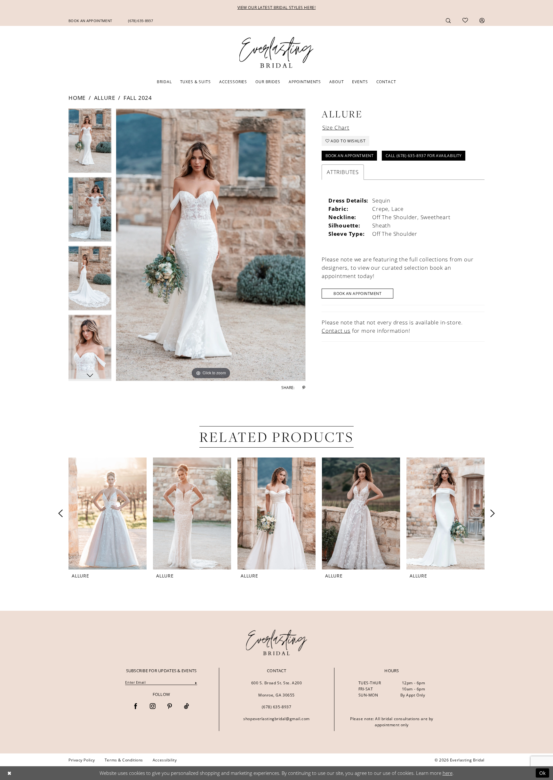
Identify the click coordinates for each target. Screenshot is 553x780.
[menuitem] (90, 20)
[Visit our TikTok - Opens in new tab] (186, 707)
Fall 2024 (138, 97)
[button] (482, 20)
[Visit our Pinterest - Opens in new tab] (169, 707)
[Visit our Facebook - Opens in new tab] (135, 707)
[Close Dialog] (9, 773)
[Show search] (448, 20)
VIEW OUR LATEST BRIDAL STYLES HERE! (276, 7)
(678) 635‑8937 (277, 706)
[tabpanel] (89, 142)
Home (76, 97)
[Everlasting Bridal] (276, 52)
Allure (104, 97)
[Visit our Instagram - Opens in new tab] (152, 707)
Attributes (343, 172)
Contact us (336, 330)
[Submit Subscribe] (196, 682)
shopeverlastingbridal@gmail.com (276, 718)
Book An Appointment (349, 155)
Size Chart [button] (335, 127)
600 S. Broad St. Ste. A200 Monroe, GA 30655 (276, 688)
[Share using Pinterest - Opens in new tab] (304, 388)
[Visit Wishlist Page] (465, 20)
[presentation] (107, 513)
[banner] (276, 642)
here (448, 773)
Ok (542, 773)
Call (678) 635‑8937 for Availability (424, 155)
